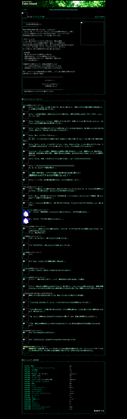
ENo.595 (27, 389)
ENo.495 (27, 383)
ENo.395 (27, 374)
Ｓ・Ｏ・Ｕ (35, 395)
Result (65, 9)
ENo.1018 (28, 399)
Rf (33, 401)
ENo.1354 (28, 405)
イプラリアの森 (38, 17)
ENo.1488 (28, 407)
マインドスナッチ (38, 409)
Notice (52, 9)
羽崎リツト (36, 399)
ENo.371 (27, 370)
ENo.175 (27, 368)
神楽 (32, 366)
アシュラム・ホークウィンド (41, 393)
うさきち (26, 268)
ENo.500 (27, 385)
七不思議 (34, 370)
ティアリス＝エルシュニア (41, 407)
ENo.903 (27, 395)
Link (75, 9)
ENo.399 (27, 376)
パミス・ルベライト (38, 387)
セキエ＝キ (36, 405)
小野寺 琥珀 (36, 376)
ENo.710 (27, 393)
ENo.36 (27, 366)
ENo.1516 (28, 409)
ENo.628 (27, 391)
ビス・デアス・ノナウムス (40, 381)
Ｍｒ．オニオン (28, 210)
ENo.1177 (28, 403)
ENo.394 (27, 372)
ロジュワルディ (100, 17)
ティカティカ (36, 377)
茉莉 (33, 383)
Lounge (70, 9)
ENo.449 (27, 377)
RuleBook (58, 9)
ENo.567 (27, 387)
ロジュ (25, 105)
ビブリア (35, 403)
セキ (24, 330)
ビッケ (34, 385)
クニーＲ (34, 372)
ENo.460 (27, 379)
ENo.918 (27, 397)
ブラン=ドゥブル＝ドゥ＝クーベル (43, 368)
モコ (24, 252)
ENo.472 (27, 381)
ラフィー (26, 277)
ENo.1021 (28, 401)
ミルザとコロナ (37, 389)
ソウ (24, 236)
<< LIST (24, 9)
